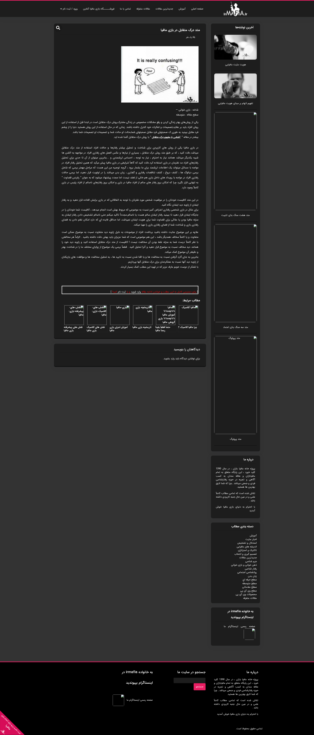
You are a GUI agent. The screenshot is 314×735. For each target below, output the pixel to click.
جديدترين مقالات (164, 9)
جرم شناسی (251, 561)
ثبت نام (122, 292)
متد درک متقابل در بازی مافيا (180, 29)
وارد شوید (136, 292)
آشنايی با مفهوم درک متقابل (166, 137)
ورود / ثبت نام (70, 9)
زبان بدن (252, 576)
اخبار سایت (251, 539)
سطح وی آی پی (248, 591)
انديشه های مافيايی (247, 547)
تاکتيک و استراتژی (247, 550)
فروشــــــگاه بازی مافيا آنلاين (98, 9)
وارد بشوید (169, 359)
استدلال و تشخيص (247, 543)
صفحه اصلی (197, 9)
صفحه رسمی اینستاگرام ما (239, 626)
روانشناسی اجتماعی (247, 572)
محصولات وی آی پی (246, 594)
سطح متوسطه (249, 583)
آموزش (182, 9)
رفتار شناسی (251, 569)
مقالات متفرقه (143, 9)
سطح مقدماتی (249, 587)
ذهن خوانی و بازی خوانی (244, 565)
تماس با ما (125, 9)
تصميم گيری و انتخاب (245, 554)
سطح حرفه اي (250, 580)
